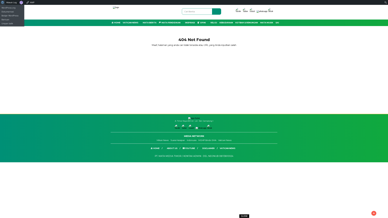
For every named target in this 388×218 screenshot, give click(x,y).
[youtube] (253, 11)
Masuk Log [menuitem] (11, 2)
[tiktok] (271, 11)
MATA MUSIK (266, 22)
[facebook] (239, 11)
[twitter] (246, 11)
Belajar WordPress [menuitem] (10, 15)
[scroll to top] (374, 213)
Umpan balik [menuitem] (7, 23)
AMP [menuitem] (32, 2)
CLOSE (244, 216)
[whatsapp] (262, 11)
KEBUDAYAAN (226, 22)
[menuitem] (2, 2)
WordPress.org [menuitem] (8, 8)
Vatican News (130, 22)
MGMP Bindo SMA (207, 140)
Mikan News (163, 140)
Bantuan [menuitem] (5, 19)
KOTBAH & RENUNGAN (246, 22)
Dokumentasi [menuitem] (8, 11)
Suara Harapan (178, 140)
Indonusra (191, 140)
